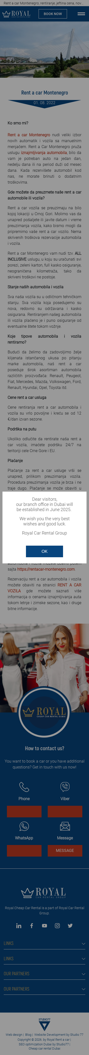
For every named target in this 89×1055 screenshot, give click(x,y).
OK (44, 551)
